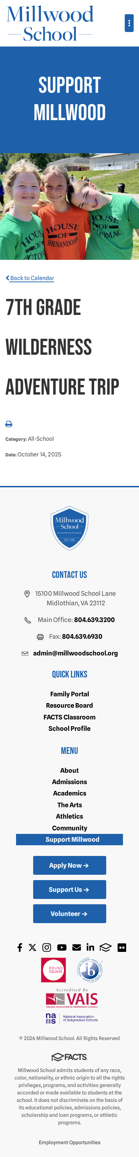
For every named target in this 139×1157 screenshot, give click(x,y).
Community (69, 828)
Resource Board (69, 705)
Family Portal (69, 694)
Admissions (69, 782)
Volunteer (65, 913)
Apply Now (65, 865)
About (69, 770)
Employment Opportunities (70, 1142)
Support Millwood (72, 839)
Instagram (46, 947)
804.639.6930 (82, 636)
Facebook (19, 947)
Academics (69, 793)
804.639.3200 (94, 619)
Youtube (62, 947)
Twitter (32, 947)
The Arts (69, 805)
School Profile (69, 728)
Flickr (122, 947)
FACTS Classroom (69, 717)
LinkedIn (90, 947)
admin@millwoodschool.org (75, 653)
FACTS (106, 947)
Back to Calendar (31, 278)
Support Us (65, 889)
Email (76, 947)
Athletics (69, 816)
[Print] (8, 424)
